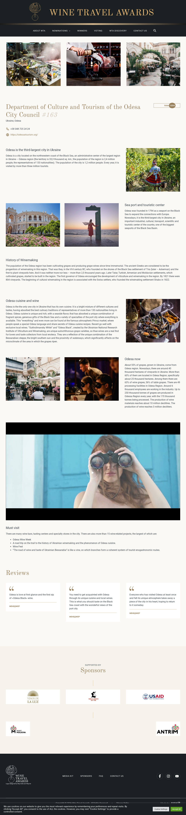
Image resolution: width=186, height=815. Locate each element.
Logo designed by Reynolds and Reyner (18, 783)
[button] (155, 31)
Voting (98, 31)
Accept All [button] (176, 809)
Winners (82, 31)
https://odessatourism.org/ (24, 134)
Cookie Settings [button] (160, 809)
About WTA (39, 31)
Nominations (60, 31)
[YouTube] (177, 776)
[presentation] (10, 64)
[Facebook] (160, 776)
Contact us (140, 31)
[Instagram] (168, 776)
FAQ (101, 776)
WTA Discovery (118, 31)
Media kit (67, 776)
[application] (69, 31)
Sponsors (86, 776)
